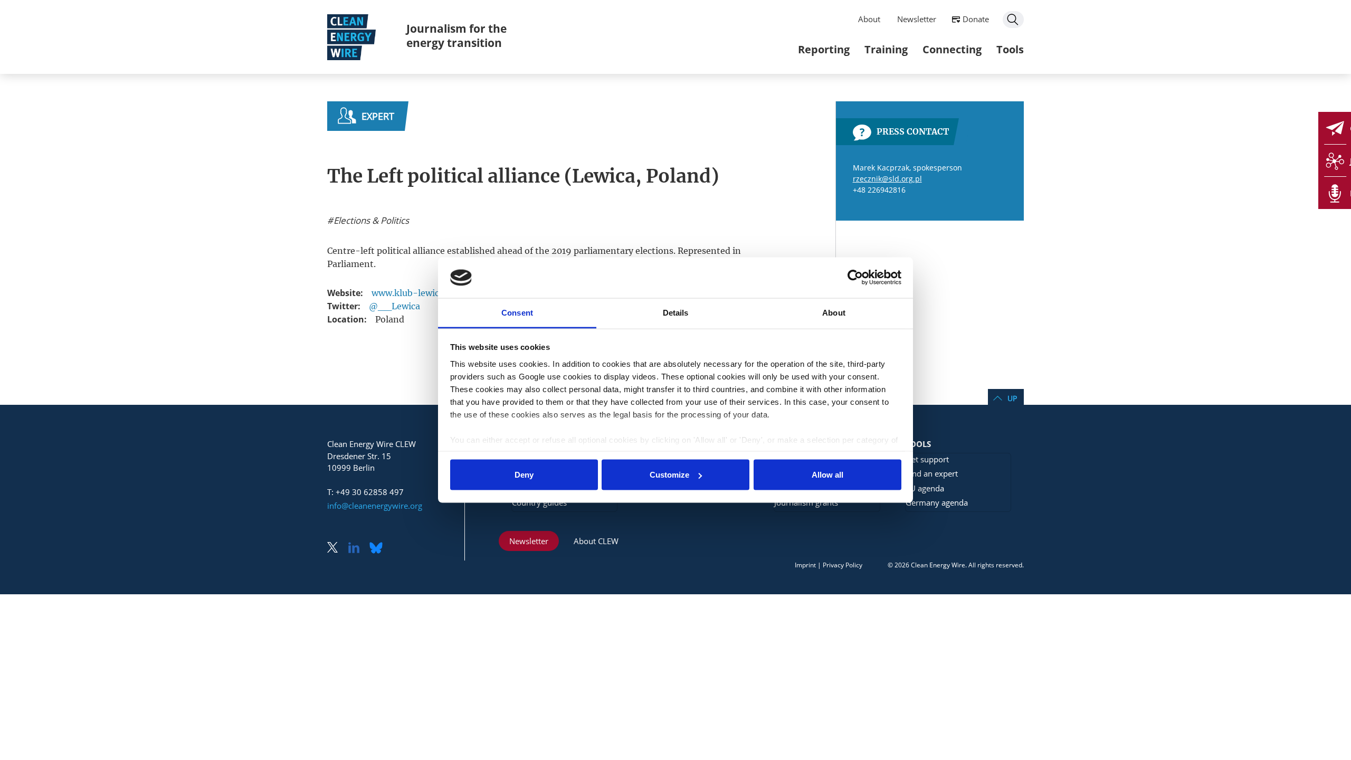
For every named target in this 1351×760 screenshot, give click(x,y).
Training (886, 49)
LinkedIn (357, 548)
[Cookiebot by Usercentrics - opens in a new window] (855, 278)
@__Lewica (394, 306)
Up (1012, 398)
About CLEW (596, 541)
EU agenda (925, 488)
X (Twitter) (336, 548)
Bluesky (378, 548)
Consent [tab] (517, 312)
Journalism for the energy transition (456, 35)
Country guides (539, 502)
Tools (1010, 49)
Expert (377, 116)
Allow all (827, 474)
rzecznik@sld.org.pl (887, 179)
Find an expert (932, 473)
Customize (669, 474)
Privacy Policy (842, 564)
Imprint (805, 564)
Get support (927, 459)
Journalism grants (806, 502)
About (869, 19)
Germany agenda (937, 502)
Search (1013, 19)
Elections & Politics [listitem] (370, 220)
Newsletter (916, 19)
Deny (524, 474)
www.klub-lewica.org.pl (421, 293)
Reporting (824, 49)
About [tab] (833, 312)
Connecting (952, 49)
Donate (976, 19)
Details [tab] (676, 312)
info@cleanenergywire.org (374, 505)
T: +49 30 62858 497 (365, 492)
